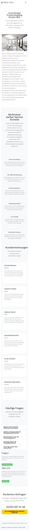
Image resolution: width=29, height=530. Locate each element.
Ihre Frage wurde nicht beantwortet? (10, 447)
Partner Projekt (21, 527)
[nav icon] (25, 2)
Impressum (3, 527)
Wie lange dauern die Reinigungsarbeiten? (10, 442)
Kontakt (15, 527)
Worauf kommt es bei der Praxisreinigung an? (11, 437)
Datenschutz (10, 527)
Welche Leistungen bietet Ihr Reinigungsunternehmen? (12, 432)
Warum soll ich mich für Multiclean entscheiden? (11, 427)
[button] (14, 427)
